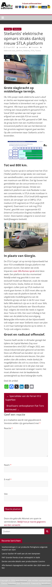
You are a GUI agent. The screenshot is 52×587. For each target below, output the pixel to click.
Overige (8, 29)
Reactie (8, 428)
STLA (32, 51)
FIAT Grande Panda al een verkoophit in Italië (21, 557)
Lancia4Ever (23, 47)
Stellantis (17, 29)
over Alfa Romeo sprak (24, 271)
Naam (7, 465)
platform (19, 51)
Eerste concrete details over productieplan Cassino (23, 561)
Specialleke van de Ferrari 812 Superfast (23, 398)
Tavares (38, 51)
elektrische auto (9, 51)
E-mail (7, 479)
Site (6, 494)
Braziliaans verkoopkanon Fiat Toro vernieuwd (24, 407)
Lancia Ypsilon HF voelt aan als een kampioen (21, 553)
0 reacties (34, 47)
